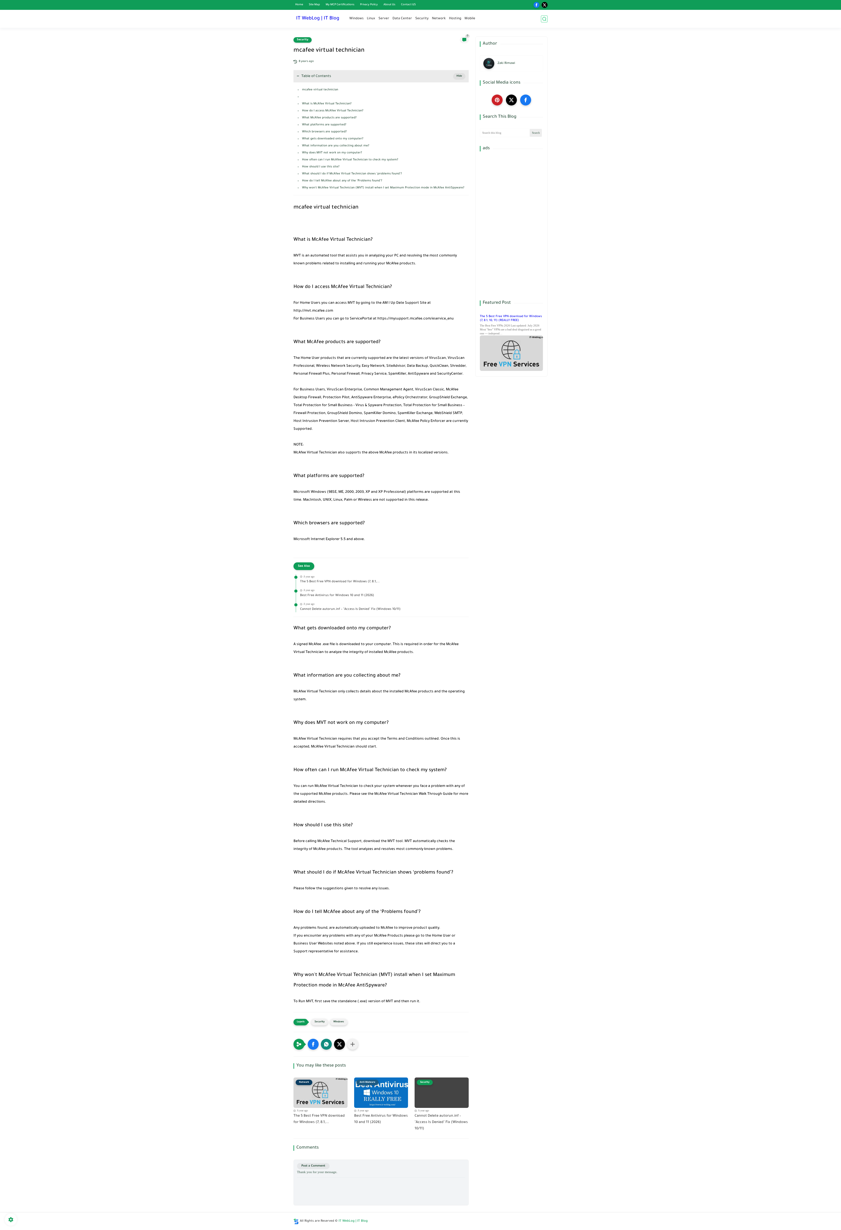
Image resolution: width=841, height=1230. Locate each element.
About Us (389, 4)
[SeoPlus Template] (296, 1221)
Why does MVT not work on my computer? (332, 152)
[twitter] (545, 5)
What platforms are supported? (324, 124)
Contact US (408, 4)
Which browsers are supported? (324, 131)
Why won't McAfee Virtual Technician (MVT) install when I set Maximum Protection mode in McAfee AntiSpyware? (383, 188)
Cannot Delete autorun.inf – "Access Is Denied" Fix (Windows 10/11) (350, 609)
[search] (544, 19)
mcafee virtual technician (320, 89)
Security (422, 19)
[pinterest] (497, 100)
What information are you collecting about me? (335, 145)
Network (439, 19)
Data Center (402, 19)
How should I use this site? (320, 166)
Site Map (314, 4)
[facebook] (536, 5)
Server (383, 19)
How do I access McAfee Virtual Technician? (332, 110)
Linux (371, 19)
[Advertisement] (511, 225)
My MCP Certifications (340, 4)
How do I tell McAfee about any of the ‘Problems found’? (342, 180)
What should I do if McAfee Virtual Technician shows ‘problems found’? (352, 173)
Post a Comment (313, 1166)
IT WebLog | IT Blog (317, 18)
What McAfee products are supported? (329, 117)
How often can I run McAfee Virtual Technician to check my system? (350, 159)
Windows (356, 19)
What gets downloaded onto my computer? (332, 138)
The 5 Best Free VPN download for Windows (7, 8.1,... (340, 582)
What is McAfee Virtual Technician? (327, 103)
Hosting (455, 19)
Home (299, 4)
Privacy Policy (369, 4)
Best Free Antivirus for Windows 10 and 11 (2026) (337, 595)
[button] (313, 1044)
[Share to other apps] (352, 1044)
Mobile (470, 19)
